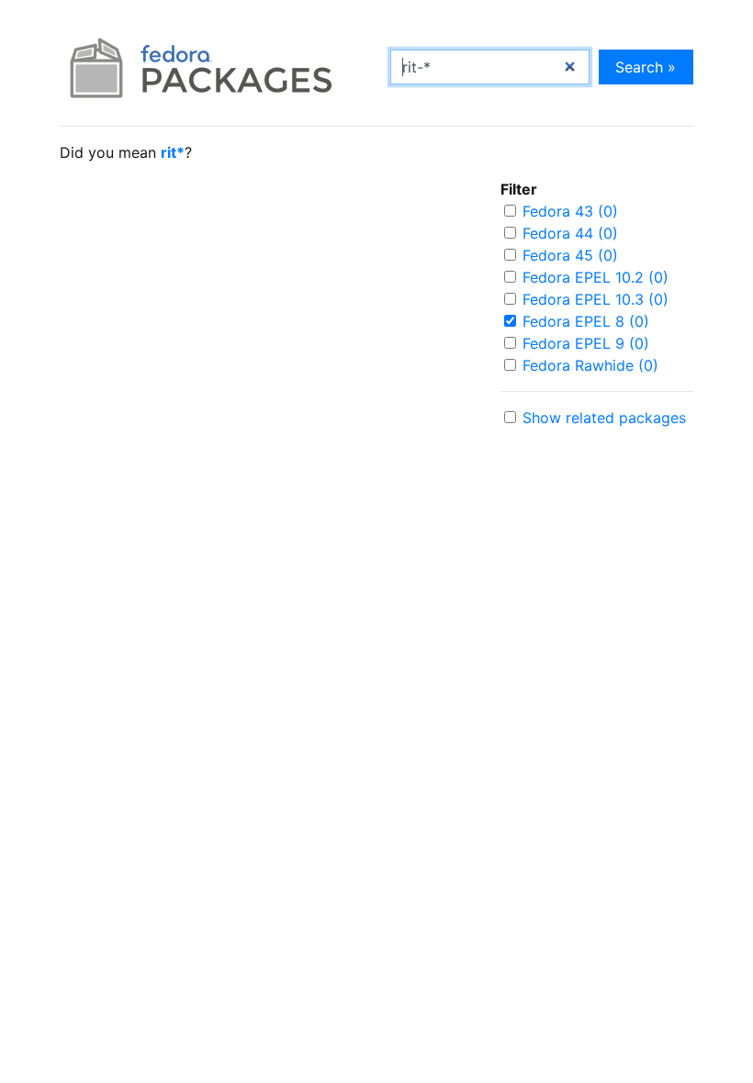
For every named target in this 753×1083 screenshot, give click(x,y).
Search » (645, 67)
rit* (173, 152)
